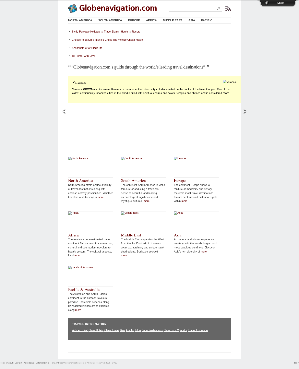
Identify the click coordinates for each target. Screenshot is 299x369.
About (10, 363)
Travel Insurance (198, 330)
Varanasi (79, 82)
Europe (180, 180)
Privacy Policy (57, 363)
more (226, 93)
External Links (42, 363)
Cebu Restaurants (152, 330)
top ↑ (296, 362)
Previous (64, 111)
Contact (18, 363)
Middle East (131, 235)
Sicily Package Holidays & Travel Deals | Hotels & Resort (106, 31)
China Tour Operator (175, 330)
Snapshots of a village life (87, 47)
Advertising (29, 363)
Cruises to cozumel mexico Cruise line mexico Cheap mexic (107, 39)
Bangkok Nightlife (130, 330)
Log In (280, 3)
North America (80, 180)
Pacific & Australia (84, 289)
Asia (177, 235)
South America (133, 180)
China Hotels (96, 330)
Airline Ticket (80, 330)
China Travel (111, 330)
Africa (73, 235)
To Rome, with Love (83, 55)
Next (245, 111)
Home (2, 363)
